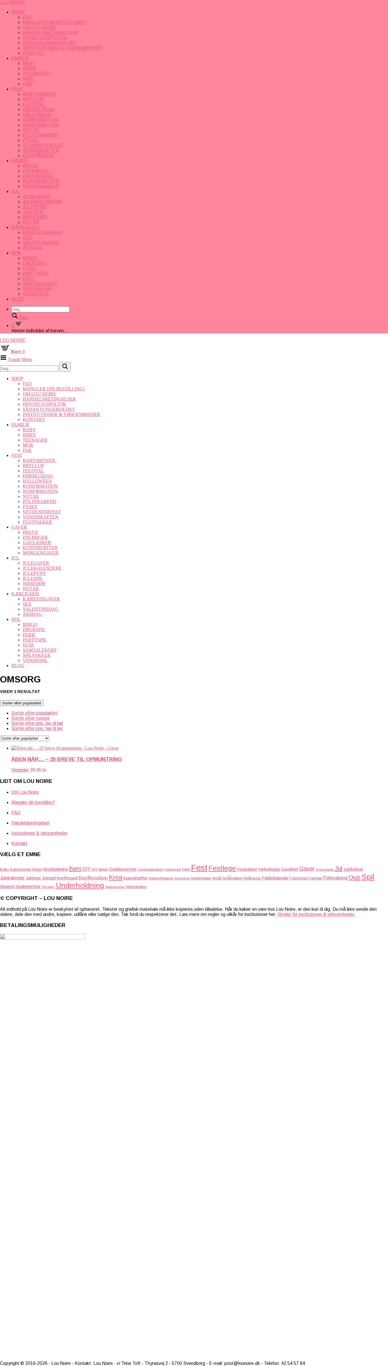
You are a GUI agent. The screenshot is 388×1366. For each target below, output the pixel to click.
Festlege (222, 868)
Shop (17, 12)
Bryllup (33, 99)
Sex (27, 237)
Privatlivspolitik (45, 37)
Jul (15, 191)
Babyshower (39, 94)
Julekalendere (42, 201)
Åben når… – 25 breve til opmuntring (66, 759)
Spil (16, 253)
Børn (29, 68)
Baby (29, 63)
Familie (20, 58)
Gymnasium (325, 869)
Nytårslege (251, 878)
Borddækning (55, 869)
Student (7, 886)
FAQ (27, 17)
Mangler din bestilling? (54, 22)
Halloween (37, 114)
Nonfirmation (41, 124)
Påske (31, 140)
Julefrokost (353, 869)
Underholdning (80, 885)
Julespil (33, 212)
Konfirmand (67, 878)
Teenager (36, 73)
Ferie (30, 268)
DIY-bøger (36, 171)
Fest (17, 89)
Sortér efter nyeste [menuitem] (30, 718)
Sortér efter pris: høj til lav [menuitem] (37, 728)
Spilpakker (37, 288)
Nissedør (35, 217)
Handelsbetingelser (50, 32)
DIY (87, 869)
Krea (115, 877)
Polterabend (40, 135)
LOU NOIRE (12, 2)
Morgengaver (41, 186)
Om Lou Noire (39, 27)
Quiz (28, 278)
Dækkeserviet (122, 869)
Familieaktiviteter (150, 869)
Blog (17, 299)
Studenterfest (43, 145)
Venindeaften (41, 150)
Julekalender (12, 877)
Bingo (30, 258)
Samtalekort (40, 283)
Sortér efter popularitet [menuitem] (34, 713)
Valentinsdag (41, 242)
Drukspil (34, 263)
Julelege (33, 878)
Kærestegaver (42, 232)
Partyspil (36, 273)
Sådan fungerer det (50, 42)
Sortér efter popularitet (21, 703)
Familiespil (173, 869)
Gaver (19, 160)
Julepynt (35, 206)
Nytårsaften (232, 878)
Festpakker (38, 155)
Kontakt (34, 53)
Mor (28, 78)
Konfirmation (40, 119)
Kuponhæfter (41, 181)
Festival (34, 104)
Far (27, 83)
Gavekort (289, 869)
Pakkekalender (275, 877)
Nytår (31, 130)
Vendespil (36, 294)
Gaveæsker (38, 176)
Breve (31, 165)
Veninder (20, 770)
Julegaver (36, 196)
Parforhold (299, 878)
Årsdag (33, 247)
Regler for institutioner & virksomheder (316, 914)
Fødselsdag (38, 109)
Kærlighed (25, 227)
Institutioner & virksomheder (63, 48)
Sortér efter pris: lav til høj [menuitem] (37, 723)
